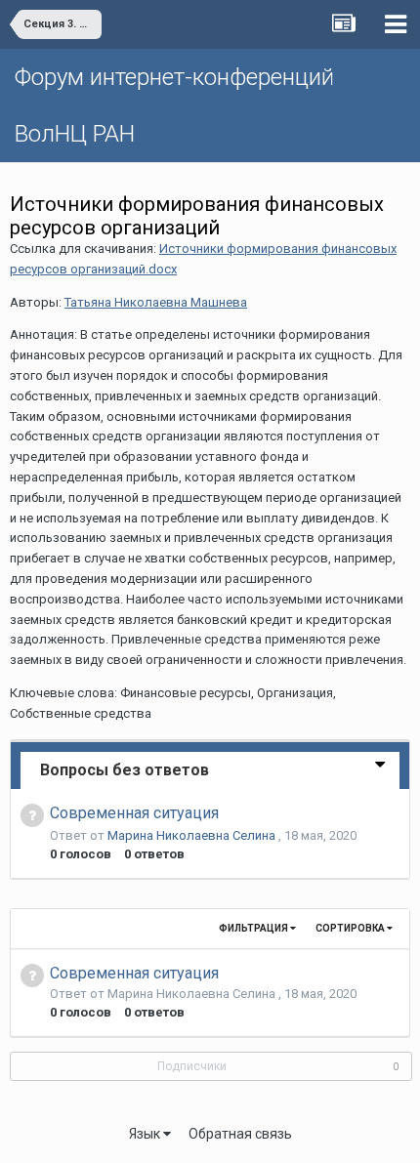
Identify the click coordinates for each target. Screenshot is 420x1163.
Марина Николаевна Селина (192, 835)
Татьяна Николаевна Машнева (155, 302)
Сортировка (351, 928)
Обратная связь (240, 1134)
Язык (146, 1134)
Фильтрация (254, 928)
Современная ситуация (134, 813)
